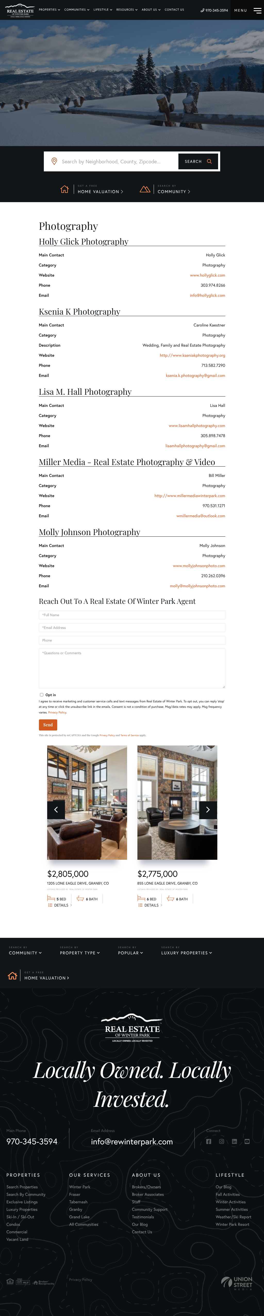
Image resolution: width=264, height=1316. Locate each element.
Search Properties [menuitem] (22, 1187)
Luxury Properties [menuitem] (22, 1209)
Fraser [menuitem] (74, 1194)
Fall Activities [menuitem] (228, 1194)
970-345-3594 (216, 10)
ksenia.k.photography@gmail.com (195, 375)
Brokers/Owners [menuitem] (146, 1187)
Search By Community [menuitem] (25, 1194)
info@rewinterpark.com (132, 1141)
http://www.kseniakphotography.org (192, 355)
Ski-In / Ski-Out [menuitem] (20, 1217)
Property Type (78, 953)
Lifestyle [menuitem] (101, 10)
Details (61, 905)
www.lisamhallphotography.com (197, 425)
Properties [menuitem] (48, 10)
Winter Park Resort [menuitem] (233, 1224)
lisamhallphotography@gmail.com (195, 445)
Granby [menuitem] (75, 1209)
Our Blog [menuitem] (140, 1224)
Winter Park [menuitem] (79, 1187)
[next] (208, 810)
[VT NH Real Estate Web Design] (236, 1283)
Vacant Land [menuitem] (17, 1239)
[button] (198, 161)
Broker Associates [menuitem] (148, 1194)
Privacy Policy (57, 712)
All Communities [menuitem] (83, 1224)
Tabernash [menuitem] (78, 1202)
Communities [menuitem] (75, 10)
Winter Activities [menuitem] (231, 1202)
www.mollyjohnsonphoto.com (199, 565)
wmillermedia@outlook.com (200, 516)
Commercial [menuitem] (16, 1232)
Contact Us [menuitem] (174, 10)
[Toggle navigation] (247, 9)
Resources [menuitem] (125, 10)
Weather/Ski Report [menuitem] (233, 1217)
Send (48, 724)
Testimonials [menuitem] (143, 1217)
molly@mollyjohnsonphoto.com (197, 586)
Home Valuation (45, 978)
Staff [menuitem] (136, 1202)
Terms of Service (129, 735)
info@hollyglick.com (207, 295)
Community (23, 953)
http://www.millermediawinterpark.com (189, 495)
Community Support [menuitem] (150, 1209)
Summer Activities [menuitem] (232, 1209)
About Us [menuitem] (149, 10)
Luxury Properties (184, 953)
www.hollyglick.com (207, 275)
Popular (128, 953)
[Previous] (56, 810)
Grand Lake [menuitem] (79, 1217)
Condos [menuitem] (13, 1224)
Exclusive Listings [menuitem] (22, 1202)
